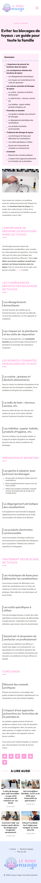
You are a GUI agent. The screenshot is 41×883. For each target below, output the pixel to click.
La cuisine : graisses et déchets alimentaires (20, 93)
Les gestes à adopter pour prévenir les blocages (21, 115)
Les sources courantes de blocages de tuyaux (20, 87)
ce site (18, 270)
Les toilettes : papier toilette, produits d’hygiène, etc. (19, 105)
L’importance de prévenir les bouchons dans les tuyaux (18, 65)
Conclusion (11, 151)
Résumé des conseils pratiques (20, 155)
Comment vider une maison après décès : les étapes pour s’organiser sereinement (10, 827)
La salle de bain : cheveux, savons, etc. (21, 99)
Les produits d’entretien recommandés (17, 127)
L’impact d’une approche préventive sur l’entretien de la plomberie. (22, 160)
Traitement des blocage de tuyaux (20, 132)
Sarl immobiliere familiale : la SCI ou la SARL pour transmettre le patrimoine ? (30, 796)
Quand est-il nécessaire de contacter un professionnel (18, 146)
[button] (37, 8)
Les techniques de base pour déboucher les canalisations (19, 137)
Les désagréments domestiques (20, 76)
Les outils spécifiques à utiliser (20, 142)
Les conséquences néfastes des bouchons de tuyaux (19, 71)
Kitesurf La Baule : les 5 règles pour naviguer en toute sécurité (30, 826)
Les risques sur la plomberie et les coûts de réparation (21, 81)
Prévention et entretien (16, 110)
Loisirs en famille (20, 23)
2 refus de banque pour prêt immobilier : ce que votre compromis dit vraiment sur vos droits (11, 797)
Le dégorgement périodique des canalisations (20, 121)
